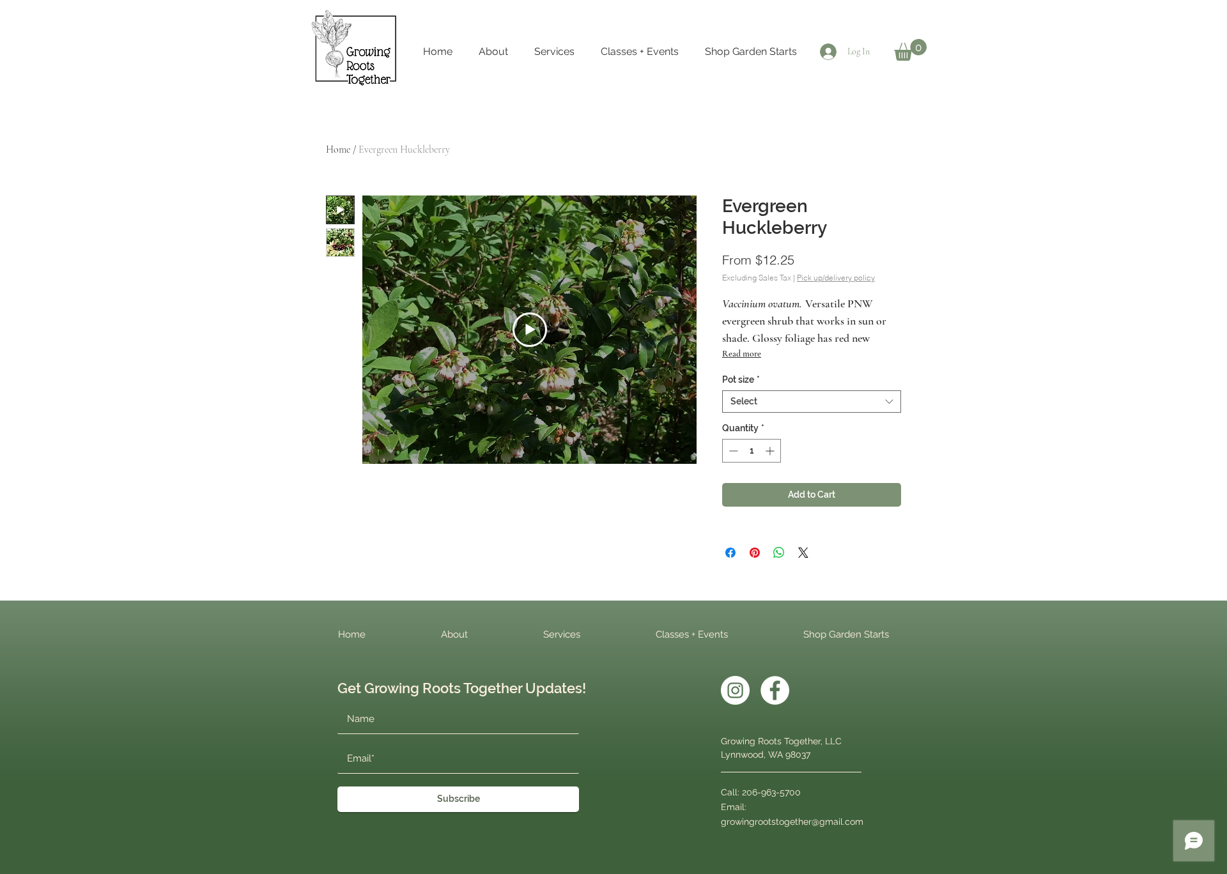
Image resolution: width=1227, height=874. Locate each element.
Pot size (741, 379)
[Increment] (771, 451)
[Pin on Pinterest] (754, 552)
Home (338, 149)
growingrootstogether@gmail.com (792, 821)
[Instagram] (735, 690)
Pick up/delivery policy (836, 277)
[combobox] (811, 401)
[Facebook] (774, 690)
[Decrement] (732, 451)
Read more (741, 353)
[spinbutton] (751, 451)
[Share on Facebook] (730, 552)
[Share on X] (803, 552)
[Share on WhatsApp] (779, 552)
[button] (910, 50)
